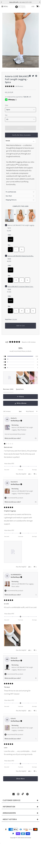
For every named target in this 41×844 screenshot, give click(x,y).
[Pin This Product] (36, 76)
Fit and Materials (11, 192)
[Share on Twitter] (33, 76)
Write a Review (24, 404)
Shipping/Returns (11, 200)
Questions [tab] (20, 390)
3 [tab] (22, 69)
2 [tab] (19, 69)
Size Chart (9, 196)
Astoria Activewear (25, 838)
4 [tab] (24, 69)
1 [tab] (17, 69)
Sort (20, 411)
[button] (14, 86)
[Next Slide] (36, 377)
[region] (20, 377)
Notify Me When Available (21, 135)
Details (8, 141)
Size (6, 115)
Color (6, 105)
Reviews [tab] (8, 390)
